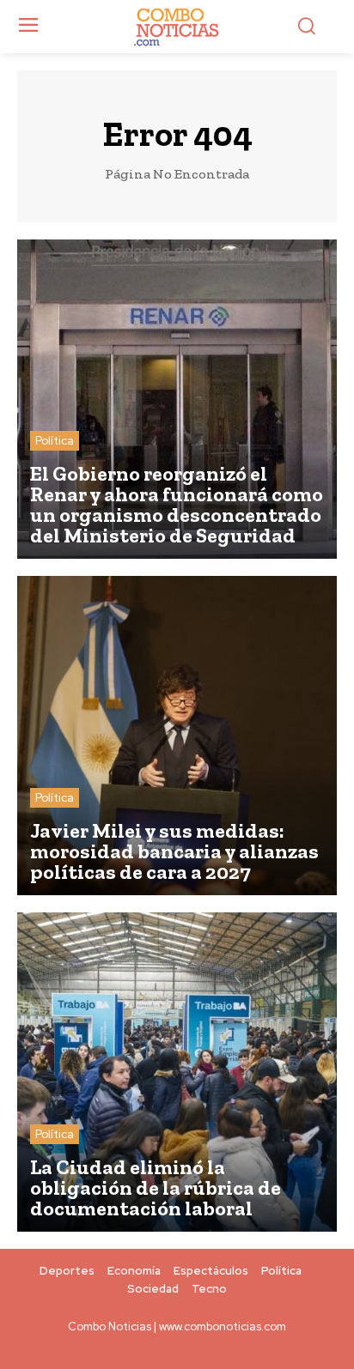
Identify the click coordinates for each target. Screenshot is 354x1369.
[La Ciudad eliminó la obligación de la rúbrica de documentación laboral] (177, 1072)
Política (54, 440)
